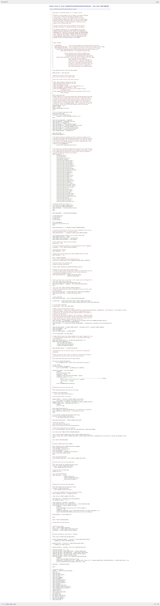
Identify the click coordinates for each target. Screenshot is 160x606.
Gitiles (7, 604)
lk (59, 6)
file (75, 9)
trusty (56, 6)
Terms (14, 604)
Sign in (157, 2)
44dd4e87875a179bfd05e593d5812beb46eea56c (78, 6)
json (158, 604)
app (94, 6)
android (51, 6)
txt (155, 604)
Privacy (11, 604)
